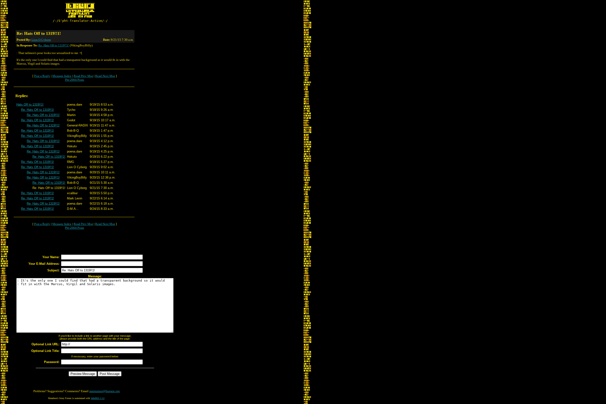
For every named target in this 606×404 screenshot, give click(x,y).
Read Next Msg (105, 76)
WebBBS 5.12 (97, 398)
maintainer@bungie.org (104, 391)
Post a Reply (42, 76)
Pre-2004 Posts (74, 79)
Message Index (61, 76)
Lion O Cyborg (41, 39)
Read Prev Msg (83, 76)
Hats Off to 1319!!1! (30, 104)
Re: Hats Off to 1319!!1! (53, 45)
